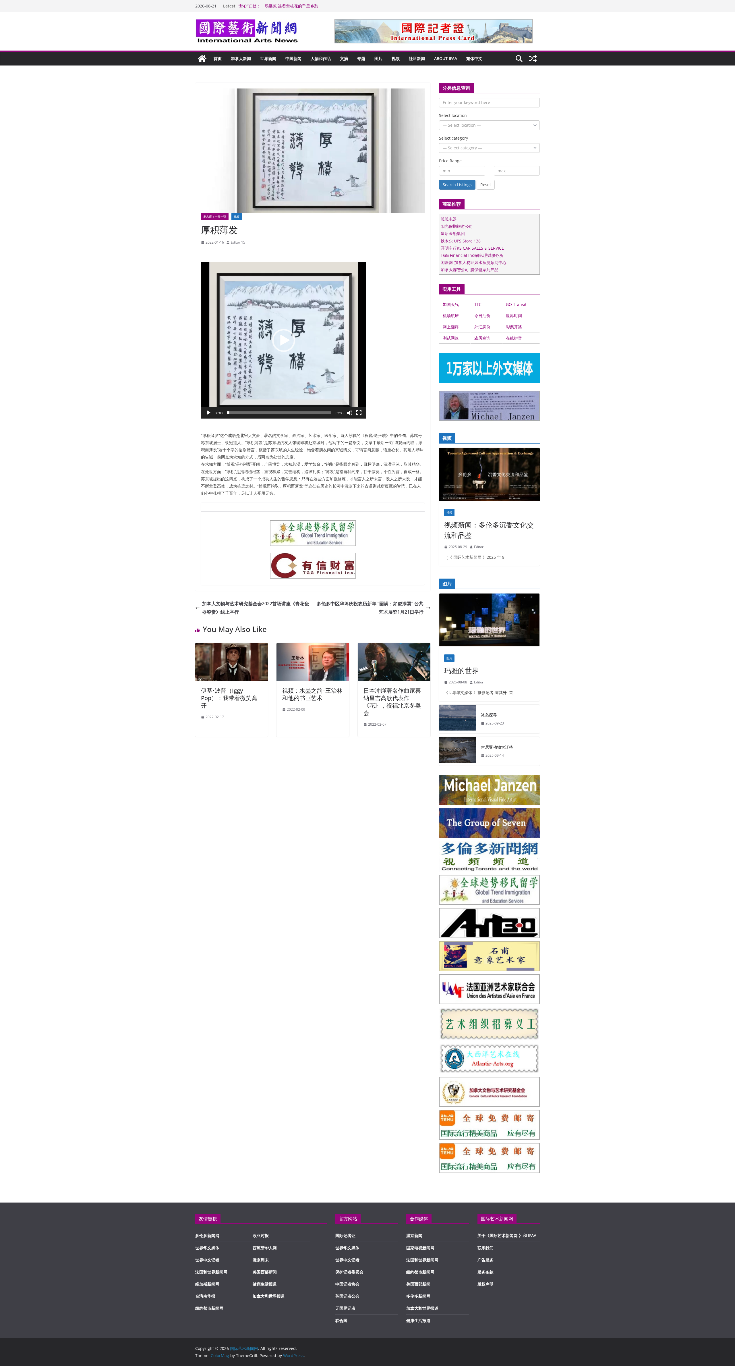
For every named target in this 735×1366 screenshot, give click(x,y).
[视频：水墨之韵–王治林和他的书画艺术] (312, 647)
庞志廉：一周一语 (214, 217)
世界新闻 (268, 58)
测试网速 (451, 338)
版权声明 (485, 1284)
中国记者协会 (347, 1284)
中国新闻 (293, 58)
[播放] (208, 413)
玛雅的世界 (461, 670)
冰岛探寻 (489, 715)
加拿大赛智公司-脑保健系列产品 (469, 269)
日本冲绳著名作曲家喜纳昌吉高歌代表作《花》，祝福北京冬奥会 (392, 702)
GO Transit (516, 304)
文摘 (344, 58)
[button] (283, 340)
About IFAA (445, 58)
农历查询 (482, 338)
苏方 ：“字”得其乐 (254, 6)
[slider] (279, 412)
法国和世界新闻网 (211, 1272)
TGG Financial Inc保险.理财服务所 (472, 255)
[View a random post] (533, 58)
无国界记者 (345, 1308)
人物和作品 (321, 58)
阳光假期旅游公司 (457, 226)
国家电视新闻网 (420, 1248)
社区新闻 (417, 58)
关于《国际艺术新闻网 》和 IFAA (506, 1235)
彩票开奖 (514, 327)
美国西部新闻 (265, 1272)
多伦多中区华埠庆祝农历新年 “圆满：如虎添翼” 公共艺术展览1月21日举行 (370, 607)
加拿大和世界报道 (269, 1296)
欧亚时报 (261, 1235)
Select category (453, 138)
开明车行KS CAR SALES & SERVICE (472, 248)
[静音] (350, 413)
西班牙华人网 (265, 1248)
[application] (283, 340)
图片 (378, 58)
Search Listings (457, 184)
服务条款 (485, 1272)
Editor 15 (238, 242)
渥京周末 (261, 1260)
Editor (478, 546)
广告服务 (485, 1260)
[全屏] (359, 413)
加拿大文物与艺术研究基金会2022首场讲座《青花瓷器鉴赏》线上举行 (255, 607)
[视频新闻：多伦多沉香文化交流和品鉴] (489, 476)
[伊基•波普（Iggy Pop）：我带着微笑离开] (231, 647)
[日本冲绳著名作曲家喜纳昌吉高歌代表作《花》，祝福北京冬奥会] (394, 647)
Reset (485, 184)
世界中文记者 (207, 1260)
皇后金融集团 (453, 233)
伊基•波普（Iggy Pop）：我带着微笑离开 (229, 698)
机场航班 (451, 315)
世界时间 (514, 315)
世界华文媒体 (207, 1248)
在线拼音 (514, 338)
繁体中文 (474, 58)
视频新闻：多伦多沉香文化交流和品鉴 (489, 530)
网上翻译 (451, 327)
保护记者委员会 (349, 1272)
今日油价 (482, 315)
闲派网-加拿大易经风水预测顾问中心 (473, 262)
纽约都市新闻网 (209, 1308)
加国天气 (451, 304)
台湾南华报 (205, 1296)
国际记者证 (345, 1235)
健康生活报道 (265, 1284)
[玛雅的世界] (489, 622)
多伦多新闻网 (207, 1235)
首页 (218, 58)
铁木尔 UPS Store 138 (461, 241)
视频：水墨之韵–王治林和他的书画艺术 (312, 694)
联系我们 (485, 1248)
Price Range (450, 160)
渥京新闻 (414, 1235)
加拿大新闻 (241, 58)
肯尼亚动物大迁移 (497, 747)
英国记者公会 (347, 1296)
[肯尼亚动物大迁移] (457, 751)
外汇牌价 (482, 327)
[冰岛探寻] (457, 719)
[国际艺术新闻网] (202, 58)
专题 (361, 58)
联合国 (341, 1320)
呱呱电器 (449, 219)
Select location (453, 115)
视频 (396, 58)
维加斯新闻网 (207, 1284)
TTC (477, 304)
